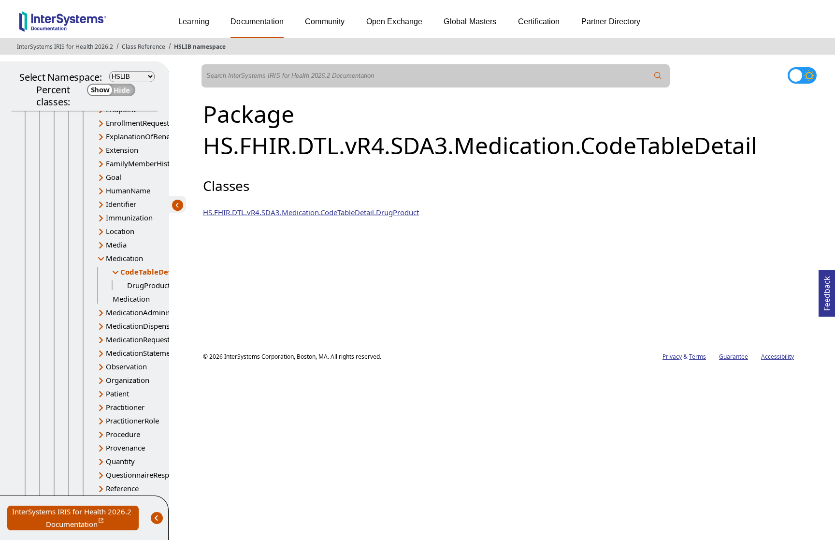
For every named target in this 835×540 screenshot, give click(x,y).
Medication (124, 258)
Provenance (125, 447)
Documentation (257, 21)
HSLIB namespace (200, 47)
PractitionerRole (132, 420)
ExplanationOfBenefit (141, 136)
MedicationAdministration (149, 312)
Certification (539, 21)
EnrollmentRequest (137, 123)
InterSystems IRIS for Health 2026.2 (65, 47)
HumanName (128, 190)
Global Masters (470, 21)
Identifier (121, 204)
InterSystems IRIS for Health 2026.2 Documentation (75, 518)
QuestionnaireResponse (145, 475)
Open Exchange (394, 21)
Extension (122, 150)
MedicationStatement (141, 353)
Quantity (120, 461)
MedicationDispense (139, 326)
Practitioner (125, 407)
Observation (126, 366)
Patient (117, 393)
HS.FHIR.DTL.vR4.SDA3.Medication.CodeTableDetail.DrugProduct (311, 212)
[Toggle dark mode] (802, 75)
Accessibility (777, 356)
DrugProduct (148, 285)
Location (120, 231)
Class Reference (143, 47)
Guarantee (733, 356)
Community (325, 21)
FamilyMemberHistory (143, 163)
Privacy (672, 356)
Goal (113, 177)
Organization (127, 380)
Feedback (826, 290)
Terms (697, 356)
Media (116, 244)
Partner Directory (611, 21)
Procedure (123, 434)
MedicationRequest (138, 339)
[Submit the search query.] (658, 76)
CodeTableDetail (150, 272)
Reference (122, 488)
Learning (193, 21)
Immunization (129, 217)
